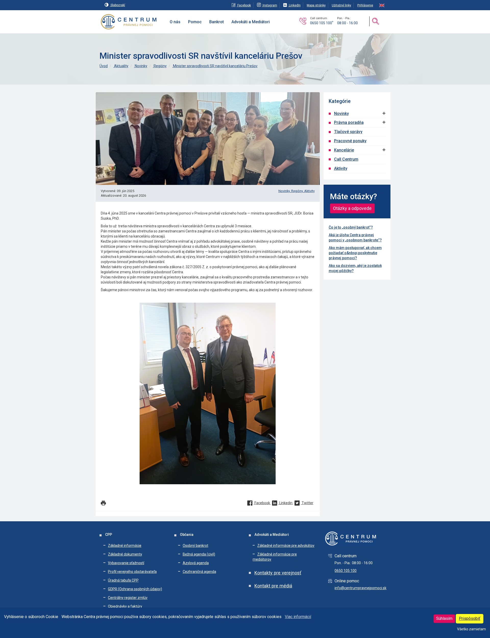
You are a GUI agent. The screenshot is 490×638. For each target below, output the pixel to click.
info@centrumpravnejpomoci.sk (360, 588)
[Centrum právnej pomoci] (129, 21)
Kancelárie (344, 150)
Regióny (160, 66)
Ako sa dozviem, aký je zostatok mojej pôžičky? (355, 268)
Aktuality (120, 66)
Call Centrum (346, 159)
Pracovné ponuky (350, 140)
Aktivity (309, 191)
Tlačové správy (348, 131)
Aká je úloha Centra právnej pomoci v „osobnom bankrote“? (355, 237)
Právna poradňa (349, 122)
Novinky (140, 66)
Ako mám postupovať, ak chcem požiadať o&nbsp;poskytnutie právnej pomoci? (355, 253)
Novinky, (284, 191)
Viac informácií (298, 616)
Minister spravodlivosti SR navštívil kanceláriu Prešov (215, 66)
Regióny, (297, 191)
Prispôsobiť (469, 618)
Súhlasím (444, 618)
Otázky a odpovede (352, 208)
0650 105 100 (321, 23)
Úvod (104, 66)
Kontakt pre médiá (273, 585)
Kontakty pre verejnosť (277, 572)
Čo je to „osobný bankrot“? (351, 227)
